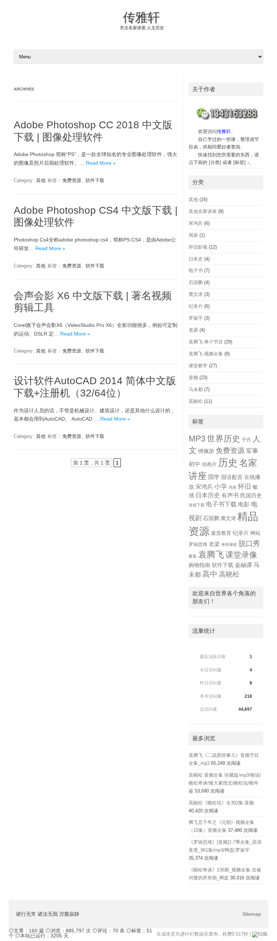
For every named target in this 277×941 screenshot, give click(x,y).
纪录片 (196, 306)
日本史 (196, 259)
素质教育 (221, 533)
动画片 (209, 464)
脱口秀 (249, 543)
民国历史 (251, 495)
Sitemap (251, 914)
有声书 (230, 495)
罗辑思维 (198, 544)
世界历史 (223, 438)
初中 (194, 464)
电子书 (196, 270)
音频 (193, 377)
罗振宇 (196, 318)
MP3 (197, 438)
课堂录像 (241, 554)
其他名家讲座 (203, 211)
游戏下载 (197, 505)
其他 (40, 180)
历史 (228, 462)
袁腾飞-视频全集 (206, 353)
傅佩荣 (206, 451)
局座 (193, 235)
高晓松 (196, 401)
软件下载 (94, 180)
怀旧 (244, 486)
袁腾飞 (211, 554)
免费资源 (71, 180)
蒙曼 (193, 556)
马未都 (196, 389)
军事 (252, 450)
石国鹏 (196, 282)
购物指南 (199, 565)
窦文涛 (196, 294)
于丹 (246, 440)
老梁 (193, 330)
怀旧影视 (198, 247)
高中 (209, 574)
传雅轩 (141, 17)
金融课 (243, 565)
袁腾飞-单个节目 (206, 342)
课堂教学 (198, 365)
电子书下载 (221, 504)
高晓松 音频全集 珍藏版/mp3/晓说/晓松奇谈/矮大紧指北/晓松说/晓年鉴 (225, 783)
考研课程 (229, 544)
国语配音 (232, 477)
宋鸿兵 (196, 223)
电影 (244, 504)
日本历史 (207, 495)
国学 (214, 477)
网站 (255, 533)
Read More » (101, 163)
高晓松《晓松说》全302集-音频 (221, 802)
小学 (220, 486)
